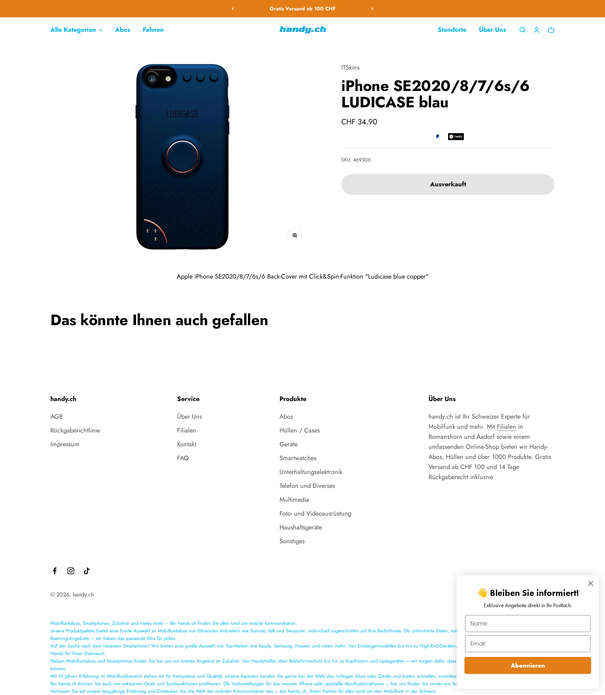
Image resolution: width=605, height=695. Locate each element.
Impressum (64, 444)
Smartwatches (297, 458)
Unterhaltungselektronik (311, 472)
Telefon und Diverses (307, 485)
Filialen (186, 430)
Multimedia (294, 499)
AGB (56, 416)
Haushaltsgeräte (300, 527)
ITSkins (350, 67)
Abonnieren (528, 665)
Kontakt (186, 444)
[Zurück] (233, 8)
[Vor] (372, 8)
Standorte (452, 29)
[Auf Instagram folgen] (70, 571)
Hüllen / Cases (299, 430)
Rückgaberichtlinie (75, 430)
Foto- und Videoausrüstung (315, 513)
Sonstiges (292, 541)
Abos (122, 29)
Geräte (288, 444)
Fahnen (153, 29)
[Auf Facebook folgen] (54, 571)
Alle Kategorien (73, 29)
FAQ (183, 458)
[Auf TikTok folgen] (87, 571)
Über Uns (492, 29)
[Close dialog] (590, 583)
